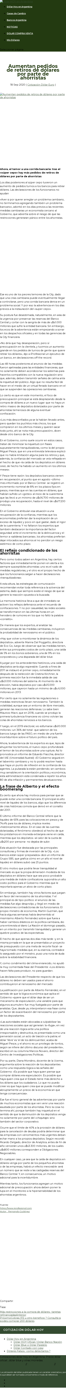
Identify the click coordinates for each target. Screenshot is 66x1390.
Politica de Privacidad (41, 1364)
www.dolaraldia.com (13, 1364)
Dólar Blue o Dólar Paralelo (30, 1345)
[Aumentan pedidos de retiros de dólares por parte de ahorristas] (33, 97)
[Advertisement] (33, 132)
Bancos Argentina (16, 20)
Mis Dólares (13, 40)
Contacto (6, 1367)
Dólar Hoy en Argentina (19, 7)
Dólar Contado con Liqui (28, 1348)
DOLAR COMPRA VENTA (20, 33)
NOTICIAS (12, 27)
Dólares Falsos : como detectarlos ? (28, 1351)
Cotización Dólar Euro (40, 84)
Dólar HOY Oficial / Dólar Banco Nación (38, 1341)
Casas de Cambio (16, 13)
